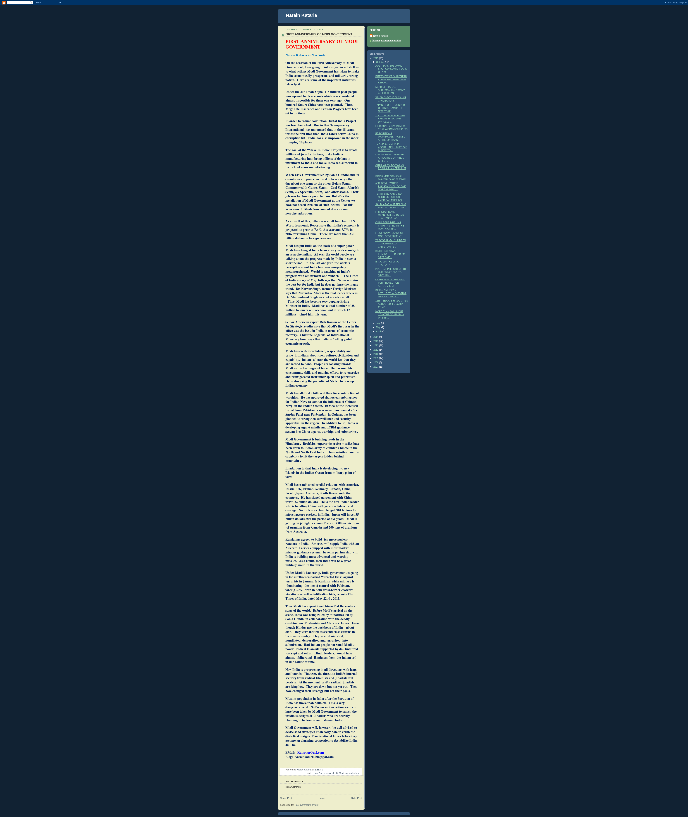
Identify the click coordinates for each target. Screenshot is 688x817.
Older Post (356, 798)
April (378, 331)
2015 (376, 58)
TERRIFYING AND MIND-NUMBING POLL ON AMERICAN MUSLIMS (388, 197)
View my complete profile (386, 40)
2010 (376, 354)
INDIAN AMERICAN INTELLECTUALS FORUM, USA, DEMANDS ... (391, 293)
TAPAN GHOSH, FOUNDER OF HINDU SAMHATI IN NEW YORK (390, 108)
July (378, 323)
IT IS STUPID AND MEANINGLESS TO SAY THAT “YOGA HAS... (389, 215)
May (378, 327)
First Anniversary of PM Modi (329, 773)
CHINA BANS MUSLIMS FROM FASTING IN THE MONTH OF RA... (389, 225)
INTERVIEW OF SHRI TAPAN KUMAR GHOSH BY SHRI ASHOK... (391, 79)
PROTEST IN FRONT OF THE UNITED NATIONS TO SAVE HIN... (391, 272)
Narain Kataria (301, 15)
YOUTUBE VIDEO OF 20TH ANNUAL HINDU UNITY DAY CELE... (390, 118)
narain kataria (352, 773)
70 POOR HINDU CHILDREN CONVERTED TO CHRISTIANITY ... (390, 243)
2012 (376, 345)
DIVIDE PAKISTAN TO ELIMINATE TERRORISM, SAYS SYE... (390, 254)
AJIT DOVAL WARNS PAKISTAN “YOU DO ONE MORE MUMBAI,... (390, 186)
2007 (376, 367)
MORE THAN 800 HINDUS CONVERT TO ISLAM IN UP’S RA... (389, 314)
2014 (376, 337)
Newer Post (286, 798)
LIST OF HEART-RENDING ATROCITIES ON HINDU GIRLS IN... (389, 157)
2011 (376, 350)
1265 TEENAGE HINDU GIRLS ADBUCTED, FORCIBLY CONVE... (391, 304)
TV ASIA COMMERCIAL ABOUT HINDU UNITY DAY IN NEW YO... (391, 147)
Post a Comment (292, 787)
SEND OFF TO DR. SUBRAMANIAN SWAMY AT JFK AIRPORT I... (390, 90)
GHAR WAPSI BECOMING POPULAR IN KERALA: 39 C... (390, 168)
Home (322, 798)
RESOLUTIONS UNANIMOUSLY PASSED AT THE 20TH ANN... (390, 136)
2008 (376, 362)
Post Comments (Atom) (307, 805)
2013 (376, 341)
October (380, 62)
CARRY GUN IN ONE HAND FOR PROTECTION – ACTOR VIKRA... (390, 282)
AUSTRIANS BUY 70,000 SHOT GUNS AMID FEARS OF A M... (391, 69)
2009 (376, 358)
